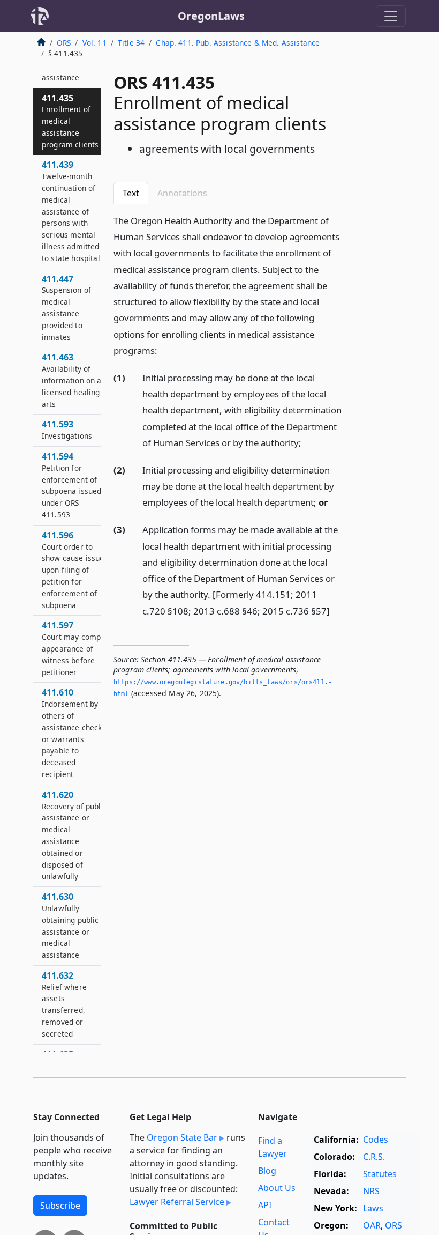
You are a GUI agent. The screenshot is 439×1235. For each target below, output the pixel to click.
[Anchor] (163, 349)
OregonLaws (211, 16)
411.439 (71, 211)
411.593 (67, 429)
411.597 (75, 648)
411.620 (74, 835)
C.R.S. (374, 1157)
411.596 (75, 569)
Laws (373, 1208)
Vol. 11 (94, 43)
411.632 (64, 1004)
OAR (372, 1225)
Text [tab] (131, 193)
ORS (64, 43)
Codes (375, 1139)
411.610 (74, 732)
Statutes (380, 1174)
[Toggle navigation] (391, 16)
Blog (267, 1171)
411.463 (74, 380)
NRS (371, 1191)
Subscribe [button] (60, 1205)
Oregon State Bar (182, 1137)
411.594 (71, 485)
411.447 (66, 307)
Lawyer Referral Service (177, 1202)
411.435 (70, 121)
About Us (277, 1188)
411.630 (70, 925)
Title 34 (131, 43)
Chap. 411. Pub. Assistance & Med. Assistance (238, 43)
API (264, 1205)
